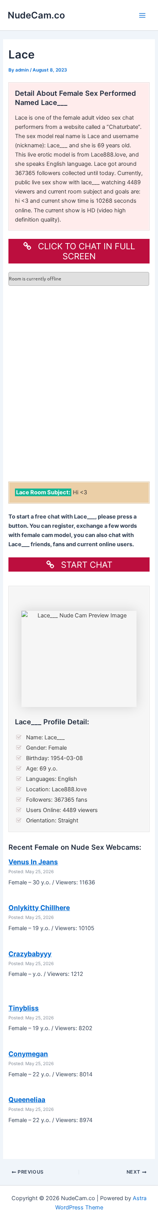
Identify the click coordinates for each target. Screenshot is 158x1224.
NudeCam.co (36, 15)
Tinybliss (23, 1008)
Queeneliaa (26, 1100)
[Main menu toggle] (142, 15)
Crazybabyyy (29, 954)
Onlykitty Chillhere (39, 908)
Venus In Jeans (33, 862)
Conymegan (28, 1054)
